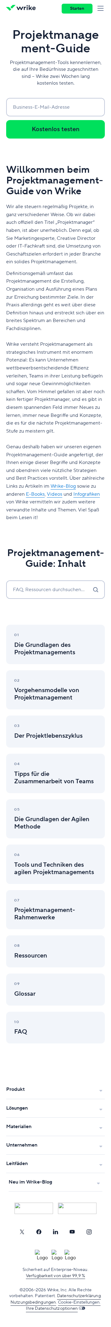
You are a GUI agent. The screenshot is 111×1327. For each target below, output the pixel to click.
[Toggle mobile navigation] (101, 8)
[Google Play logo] (77, 1208)
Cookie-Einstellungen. (79, 1302)
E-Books (35, 494)
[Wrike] (22, 9)
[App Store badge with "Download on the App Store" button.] (33, 1208)
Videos (54, 494)
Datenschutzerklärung (79, 1296)
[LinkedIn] (55, 1232)
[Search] (95, 590)
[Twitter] (22, 1232)
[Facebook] (39, 1232)
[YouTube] (72, 1232)
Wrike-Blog (63, 486)
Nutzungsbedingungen (33, 1302)
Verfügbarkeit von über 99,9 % (55, 1276)
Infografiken (86, 494)
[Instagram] (89, 1232)
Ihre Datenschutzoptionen (52, 1308)
